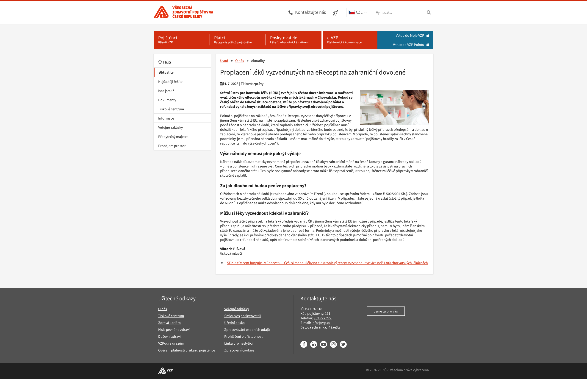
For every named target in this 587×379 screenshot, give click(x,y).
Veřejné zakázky (170, 127)
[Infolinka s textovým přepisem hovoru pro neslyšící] (336, 12)
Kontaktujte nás (310, 12)
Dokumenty (167, 100)
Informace (166, 118)
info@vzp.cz (321, 322)
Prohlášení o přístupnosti (243, 336)
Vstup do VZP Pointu (408, 44)
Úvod (224, 60)
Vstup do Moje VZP (410, 35)
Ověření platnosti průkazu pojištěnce (186, 350)
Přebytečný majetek (173, 136)
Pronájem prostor (172, 145)
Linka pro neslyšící (238, 343)
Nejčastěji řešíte (170, 81)
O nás (164, 61)
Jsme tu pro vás (386, 311)
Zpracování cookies (239, 350)
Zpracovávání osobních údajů (247, 329)
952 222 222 (323, 318)
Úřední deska (234, 322)
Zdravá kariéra (169, 322)
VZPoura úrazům (171, 343)
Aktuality (166, 72)
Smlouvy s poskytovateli (242, 315)
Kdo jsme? (166, 90)
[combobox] (357, 12)
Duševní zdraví (169, 336)
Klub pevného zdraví (174, 329)
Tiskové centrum (171, 109)
